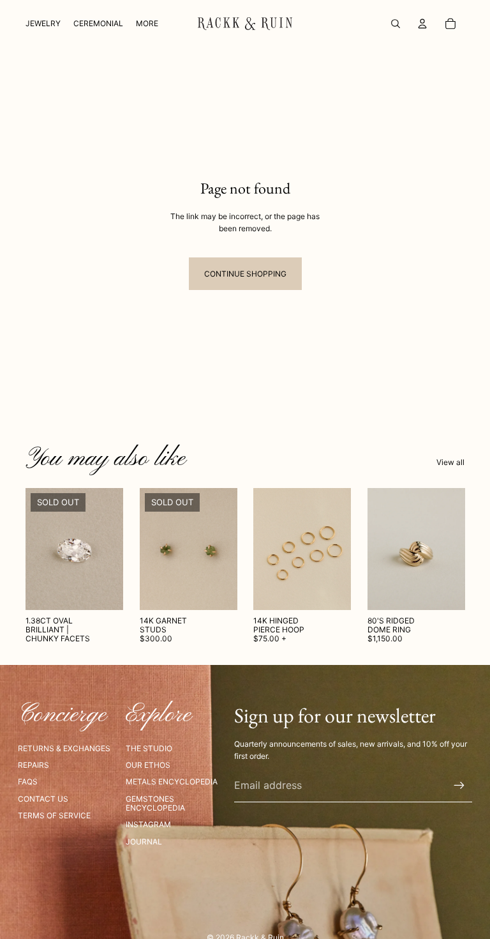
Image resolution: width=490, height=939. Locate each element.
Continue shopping (245, 274)
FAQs (28, 781)
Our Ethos (148, 765)
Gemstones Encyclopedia (155, 803)
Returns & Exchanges (64, 748)
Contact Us (43, 799)
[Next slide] (223, 549)
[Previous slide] (154, 549)
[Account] (422, 24)
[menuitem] (147, 24)
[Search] (396, 24)
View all (450, 462)
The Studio (149, 748)
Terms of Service (54, 815)
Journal (144, 841)
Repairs (33, 765)
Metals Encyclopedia (172, 781)
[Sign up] (459, 785)
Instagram (148, 824)
